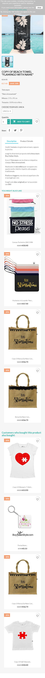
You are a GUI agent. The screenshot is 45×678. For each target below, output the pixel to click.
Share (9, 130)
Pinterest (21, 130)
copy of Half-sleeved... (22, 662)
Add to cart (21, 121)
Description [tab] (11, 141)
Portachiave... (22, 545)
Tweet (15, 130)
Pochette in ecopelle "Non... (22, 300)
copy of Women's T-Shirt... (22, 487)
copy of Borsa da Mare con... (22, 359)
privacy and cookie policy (18, 10)
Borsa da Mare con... (22, 417)
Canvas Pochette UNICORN (22, 242)
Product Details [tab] (26, 141)
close (39, 7)
